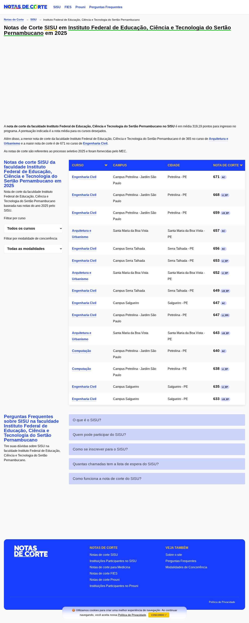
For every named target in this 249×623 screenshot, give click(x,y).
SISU (57, 7)
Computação (81, 350)
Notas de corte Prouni (105, 579)
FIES (68, 7)
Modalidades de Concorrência (186, 567)
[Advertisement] (120, 80)
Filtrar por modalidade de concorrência (30, 238)
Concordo (158, 615)
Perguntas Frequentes (105, 7)
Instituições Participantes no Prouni (114, 586)
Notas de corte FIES (103, 573)
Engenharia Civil (95, 143)
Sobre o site (174, 554)
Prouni (80, 7)
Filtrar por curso (14, 218)
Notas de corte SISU (104, 554)
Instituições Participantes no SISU (113, 561)
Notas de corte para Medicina (110, 567)
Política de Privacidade (222, 602)
